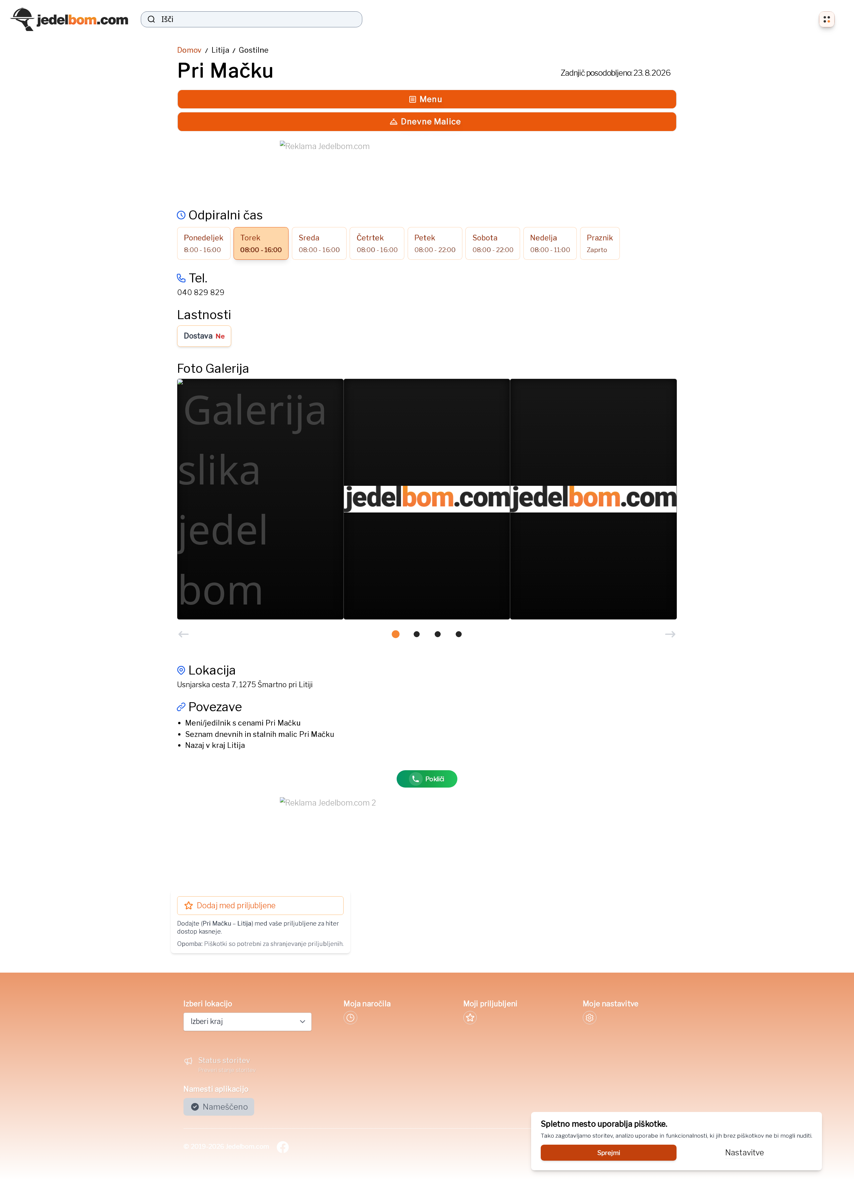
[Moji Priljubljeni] (470, 1017)
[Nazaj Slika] (183, 634)
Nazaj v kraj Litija (215, 745)
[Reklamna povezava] (427, 169)
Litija (220, 50)
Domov (189, 50)
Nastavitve (744, 1152)
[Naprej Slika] (670, 634)
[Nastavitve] (589, 1017)
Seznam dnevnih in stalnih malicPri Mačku (259, 734)
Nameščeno (225, 1107)
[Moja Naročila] (350, 1017)
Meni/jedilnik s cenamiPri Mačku (243, 723)
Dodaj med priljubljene (236, 905)
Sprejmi (608, 1153)
